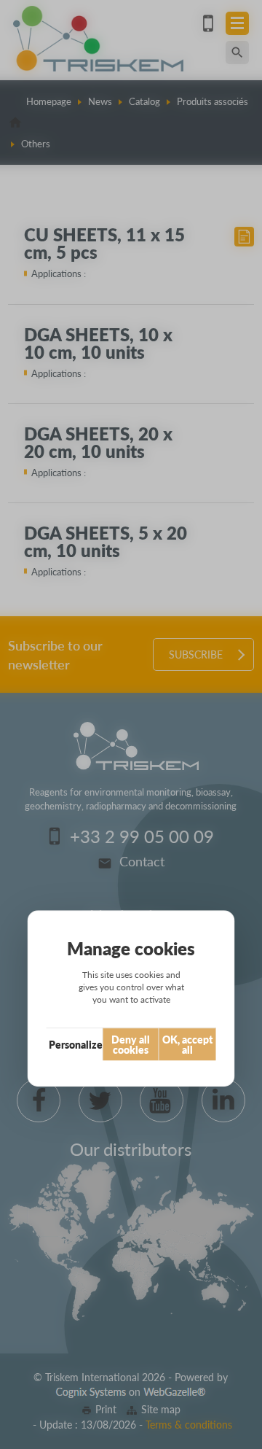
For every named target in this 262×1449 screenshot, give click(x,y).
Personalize (76, 1044)
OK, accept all (187, 1044)
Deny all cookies (130, 1044)
